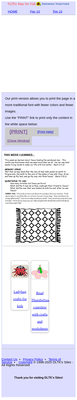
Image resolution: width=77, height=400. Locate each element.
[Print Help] (45, 132)
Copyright (25, 362)
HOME (13, 11)
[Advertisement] (38, 53)
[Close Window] (18, 141)
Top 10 (57, 11)
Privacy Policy (33, 359)
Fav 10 (35, 11)
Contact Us (9, 359)
